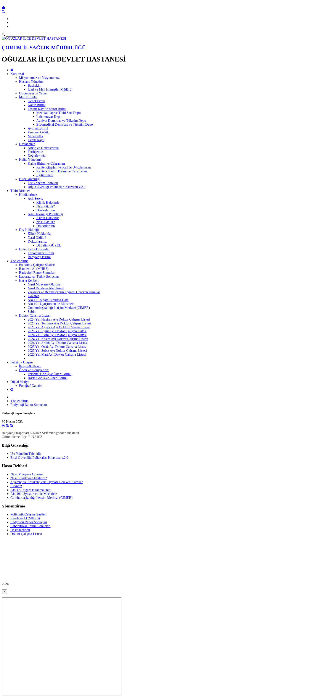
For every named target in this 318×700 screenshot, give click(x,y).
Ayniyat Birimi (38, 128)
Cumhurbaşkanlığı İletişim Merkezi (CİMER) (59, 307)
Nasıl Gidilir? (45, 206)
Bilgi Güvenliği (29, 179)
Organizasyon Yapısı (33, 93)
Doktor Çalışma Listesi (34, 315)
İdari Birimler (28, 97)
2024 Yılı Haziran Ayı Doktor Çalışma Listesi (59, 319)
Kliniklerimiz (28, 194)
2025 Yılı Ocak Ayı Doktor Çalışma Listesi (57, 346)
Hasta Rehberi (29, 280)
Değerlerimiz (36, 155)
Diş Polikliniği (29, 230)
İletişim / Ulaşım (21, 362)
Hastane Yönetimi (31, 81)
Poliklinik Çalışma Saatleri (37, 265)
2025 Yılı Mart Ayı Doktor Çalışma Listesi (57, 354)
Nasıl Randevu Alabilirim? (46, 288)
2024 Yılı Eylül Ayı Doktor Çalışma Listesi (57, 331)
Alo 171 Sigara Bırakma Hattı (48, 300)
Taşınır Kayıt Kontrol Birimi (47, 109)
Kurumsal (17, 74)
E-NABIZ (35, 437)
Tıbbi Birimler (20, 191)
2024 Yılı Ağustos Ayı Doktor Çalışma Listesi (59, 327)
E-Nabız (33, 296)
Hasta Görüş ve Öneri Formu (47, 378)
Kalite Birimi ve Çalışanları (46, 163)
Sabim (32, 311)
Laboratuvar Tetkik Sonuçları (39, 276)
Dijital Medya (19, 382)
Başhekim (34, 85)
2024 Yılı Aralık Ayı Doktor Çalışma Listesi (58, 343)
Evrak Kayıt (36, 140)
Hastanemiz (27, 144)
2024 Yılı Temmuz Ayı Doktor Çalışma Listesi (59, 323)
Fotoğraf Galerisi (30, 385)
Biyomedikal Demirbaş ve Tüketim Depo (64, 124)
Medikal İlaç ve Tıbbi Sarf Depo (58, 113)
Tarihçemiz (35, 152)
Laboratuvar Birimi (41, 253)
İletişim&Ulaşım (30, 366)
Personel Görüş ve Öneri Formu (49, 374)
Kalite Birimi (36, 105)
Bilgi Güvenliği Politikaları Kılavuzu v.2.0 (56, 187)
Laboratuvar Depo (48, 116)
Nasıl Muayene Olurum (44, 284)
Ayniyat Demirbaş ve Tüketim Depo (61, 120)
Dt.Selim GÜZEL (48, 245)
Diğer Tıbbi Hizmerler (34, 249)
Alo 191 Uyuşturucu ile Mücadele (51, 304)
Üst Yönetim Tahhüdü (43, 183)
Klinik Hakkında (47, 202)
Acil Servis (35, 198)
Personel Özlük (38, 132)
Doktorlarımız (45, 210)
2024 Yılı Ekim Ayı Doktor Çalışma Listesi (57, 335)
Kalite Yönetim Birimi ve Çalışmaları (61, 171)
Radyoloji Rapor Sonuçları (37, 272)
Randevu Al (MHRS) (33, 269)
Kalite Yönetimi (30, 159)
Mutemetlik (35, 136)
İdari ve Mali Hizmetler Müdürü (49, 89)
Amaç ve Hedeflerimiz (43, 148)
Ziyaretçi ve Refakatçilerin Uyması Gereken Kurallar (64, 292)
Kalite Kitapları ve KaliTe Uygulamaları (63, 167)
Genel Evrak (36, 101)
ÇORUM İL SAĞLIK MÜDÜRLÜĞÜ (44, 47)
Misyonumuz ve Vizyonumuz (39, 77)
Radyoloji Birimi (39, 257)
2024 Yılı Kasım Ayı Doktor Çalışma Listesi (58, 339)
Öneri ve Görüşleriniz (34, 370)
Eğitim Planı (44, 175)
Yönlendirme (19, 261)
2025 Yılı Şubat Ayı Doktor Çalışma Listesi (57, 350)
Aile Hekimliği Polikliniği (45, 214)
